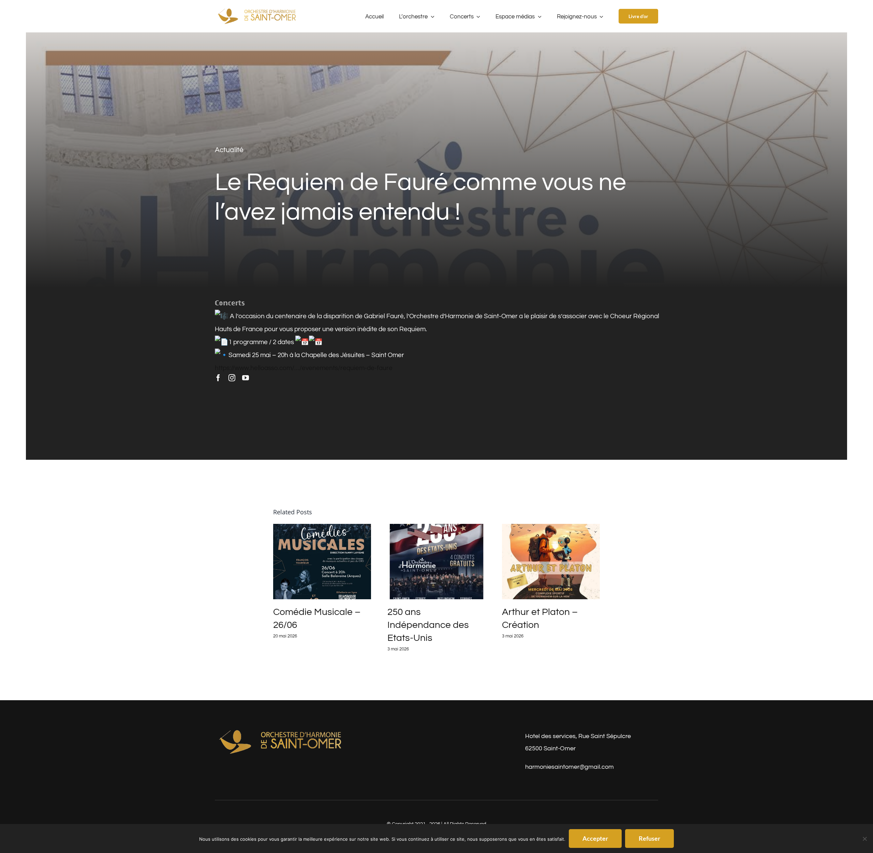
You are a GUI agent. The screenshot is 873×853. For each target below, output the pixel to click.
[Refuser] (864, 838)
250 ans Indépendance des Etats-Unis (428, 625)
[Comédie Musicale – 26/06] (322, 561)
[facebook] (218, 377)
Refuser (649, 838)
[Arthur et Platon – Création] (551, 561)
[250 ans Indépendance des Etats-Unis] (436, 561)
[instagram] (231, 377)
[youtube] (245, 377)
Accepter (595, 838)
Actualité (229, 149)
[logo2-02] (281, 730)
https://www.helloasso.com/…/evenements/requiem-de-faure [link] (304, 368)
